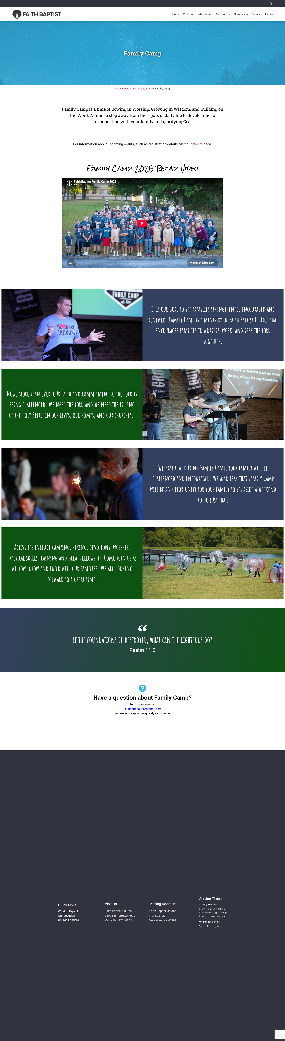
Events (269, 14)
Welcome (188, 14)
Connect (257, 14)
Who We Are (205, 14)
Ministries (222, 14)
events (198, 144)
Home (176, 14)
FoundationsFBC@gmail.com (142, 709)
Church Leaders (68, 919)
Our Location (66, 915)
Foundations (145, 88)
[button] (271, 3)
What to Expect (68, 911)
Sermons (239, 14)
